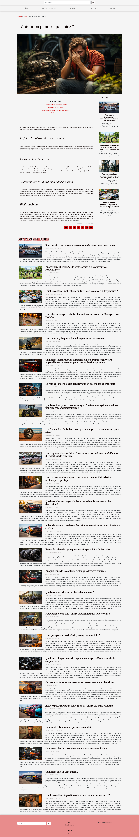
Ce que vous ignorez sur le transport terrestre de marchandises (79, 682)
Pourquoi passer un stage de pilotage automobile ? (72, 635)
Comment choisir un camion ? (61, 771)
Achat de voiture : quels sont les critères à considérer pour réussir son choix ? (82, 527)
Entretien (93, 8)
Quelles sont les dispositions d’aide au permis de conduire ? (77, 795)
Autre (112, 8)
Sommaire (56, 101)
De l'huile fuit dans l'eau (55, 107)
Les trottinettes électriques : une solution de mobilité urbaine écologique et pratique (78, 479)
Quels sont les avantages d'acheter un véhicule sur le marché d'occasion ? (78, 503)
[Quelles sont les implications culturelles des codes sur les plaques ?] (109, 194)
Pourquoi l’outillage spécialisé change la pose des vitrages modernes (109, 176)
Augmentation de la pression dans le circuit (55, 110)
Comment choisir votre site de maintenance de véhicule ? (76, 748)
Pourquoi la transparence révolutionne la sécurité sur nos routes (109, 118)
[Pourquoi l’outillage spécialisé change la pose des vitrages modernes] (109, 166)
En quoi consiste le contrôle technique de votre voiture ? (75, 571)
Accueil (19, 16)
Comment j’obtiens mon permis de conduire (69, 727)
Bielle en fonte (55, 113)
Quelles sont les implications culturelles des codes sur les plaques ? (109, 205)
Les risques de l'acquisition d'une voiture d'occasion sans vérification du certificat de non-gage (82, 455)
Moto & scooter (49, 8)
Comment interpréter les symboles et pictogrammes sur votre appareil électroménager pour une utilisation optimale (78, 361)
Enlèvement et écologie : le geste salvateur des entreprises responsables (109, 147)
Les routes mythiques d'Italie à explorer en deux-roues (74, 338)
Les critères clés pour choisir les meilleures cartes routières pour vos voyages (82, 316)
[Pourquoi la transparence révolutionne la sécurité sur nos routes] (109, 107)
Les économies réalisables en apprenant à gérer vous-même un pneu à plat (82, 431)
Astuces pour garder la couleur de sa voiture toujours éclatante (79, 705)
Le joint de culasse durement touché (55, 104)
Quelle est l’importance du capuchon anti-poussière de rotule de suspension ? (80, 660)
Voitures (72, 8)
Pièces (26, 8)
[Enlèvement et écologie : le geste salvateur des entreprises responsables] (109, 137)
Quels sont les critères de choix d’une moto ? (69, 592)
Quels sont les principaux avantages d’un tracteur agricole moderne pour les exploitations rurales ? (82, 406)
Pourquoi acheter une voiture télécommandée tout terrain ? (77, 613)
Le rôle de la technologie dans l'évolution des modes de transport (80, 383)
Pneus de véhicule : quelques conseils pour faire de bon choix (78, 549)
